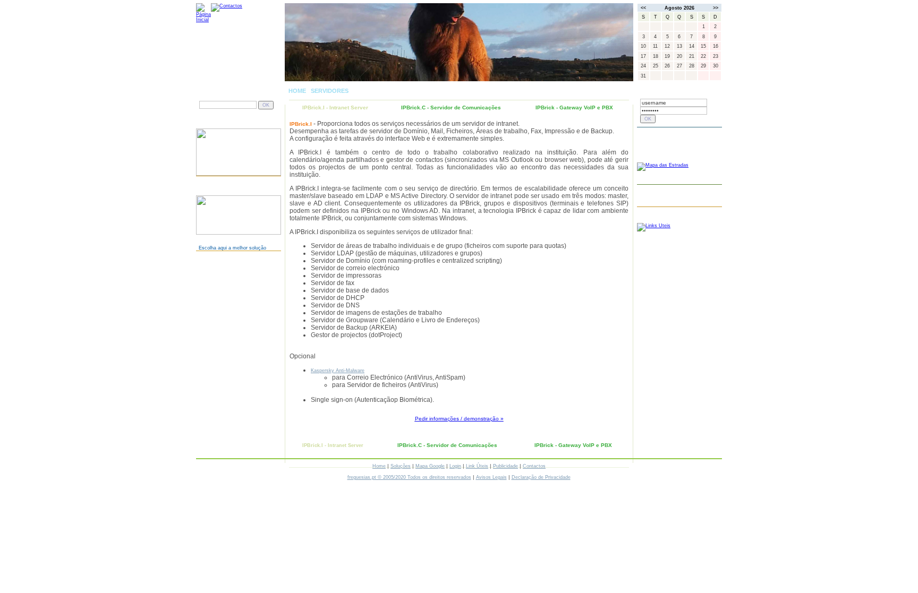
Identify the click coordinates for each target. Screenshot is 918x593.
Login (455, 466)
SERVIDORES (329, 91)
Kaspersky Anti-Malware (337, 370)
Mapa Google (430, 466)
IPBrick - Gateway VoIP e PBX (574, 107)
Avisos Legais (491, 477)
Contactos (534, 466)
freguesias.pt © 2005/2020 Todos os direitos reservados (409, 477)
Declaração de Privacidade (541, 477)
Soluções (400, 466)
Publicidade (505, 466)
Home (379, 466)
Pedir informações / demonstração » (459, 419)
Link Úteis (477, 466)
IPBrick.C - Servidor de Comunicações (451, 107)
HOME (297, 91)
